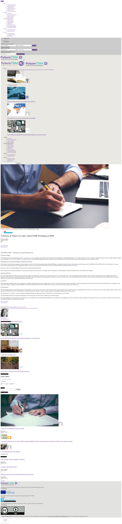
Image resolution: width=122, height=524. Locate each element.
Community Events (11, 34)
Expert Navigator (10, 21)
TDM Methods (10, 22)
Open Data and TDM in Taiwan (9, 467)
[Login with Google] (8, 383)
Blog (5, 3)
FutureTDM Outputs (11, 29)
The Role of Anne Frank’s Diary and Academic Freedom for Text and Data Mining (21, 308)
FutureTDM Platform (5, 522)
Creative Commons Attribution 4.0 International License (58, 516)
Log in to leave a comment (6, 379)
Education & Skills (11, 6)
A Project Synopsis (12, 85)
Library (5, 28)
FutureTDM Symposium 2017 (8, 354)
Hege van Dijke (5, 239)
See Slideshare (115, 264)
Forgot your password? (5, 47)
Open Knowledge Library (7, 516)
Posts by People (10, 17)
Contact (5, 519)
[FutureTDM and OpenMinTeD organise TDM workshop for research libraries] (18, 132)
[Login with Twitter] (13, 383)
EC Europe (3, 497)
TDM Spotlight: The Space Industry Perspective (13, 459)
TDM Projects (10, 19)
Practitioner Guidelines (11, 26)
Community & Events (11, 4)
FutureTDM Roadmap (11, 27)
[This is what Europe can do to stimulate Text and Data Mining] (18, 99)
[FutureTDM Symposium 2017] (12, 352)
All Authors (9, 13)
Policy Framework (11, 24)
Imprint (5, 520)
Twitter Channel (4, 504)
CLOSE (2, 1)
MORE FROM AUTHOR (16, 321)
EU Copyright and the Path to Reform (10, 451)
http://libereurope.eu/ (5, 319)
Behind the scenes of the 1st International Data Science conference (17, 474)
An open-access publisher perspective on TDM (16, 306)
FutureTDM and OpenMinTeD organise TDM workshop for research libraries (26, 134)
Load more (3, 480)
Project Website (4, 488)
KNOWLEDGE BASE (8, 18)
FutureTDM (24, 258)
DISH (89, 258)
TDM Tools (9, 23)
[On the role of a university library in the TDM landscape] (12, 368)
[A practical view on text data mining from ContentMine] (18, 115)
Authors (5, 12)
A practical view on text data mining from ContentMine (21, 118)
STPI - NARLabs (4, 469)
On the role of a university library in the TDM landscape (15, 371)
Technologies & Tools (11, 11)
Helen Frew (3, 431)
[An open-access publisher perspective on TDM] (32, 426)
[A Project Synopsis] (18, 82)
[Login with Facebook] (3, 383)
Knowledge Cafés (10, 33)
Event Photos (10, 36)
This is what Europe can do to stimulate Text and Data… (21, 101)
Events (5, 32)
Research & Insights (11, 8)
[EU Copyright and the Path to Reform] (6, 449)
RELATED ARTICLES (6, 321)
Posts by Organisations (11, 14)
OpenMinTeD (32, 258)
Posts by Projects (10, 16)
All (8, 69)
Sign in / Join (6, 38)
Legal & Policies (10, 7)
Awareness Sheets (10, 31)
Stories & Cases (10, 9)
